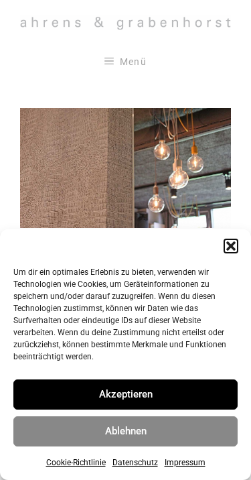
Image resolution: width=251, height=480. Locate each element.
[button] (231, 246)
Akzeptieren (126, 394)
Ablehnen (126, 431)
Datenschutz (135, 462)
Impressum (185, 462)
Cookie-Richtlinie (76, 462)
